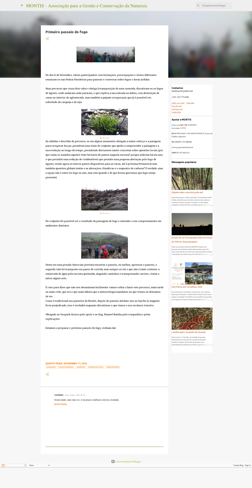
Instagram (177, 109)
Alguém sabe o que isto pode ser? (187, 192)
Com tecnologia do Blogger (128, 461)
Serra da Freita (113, 367)
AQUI (182, 128)
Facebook (177, 106)
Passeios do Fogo (96, 367)
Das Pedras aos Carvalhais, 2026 (187, 287)
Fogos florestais (66, 367)
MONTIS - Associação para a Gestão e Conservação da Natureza (86, 5)
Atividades (51, 367)
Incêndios (81, 367)
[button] (47, 39)
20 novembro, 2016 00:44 (75, 395)
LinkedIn (176, 112)
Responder (60, 404)
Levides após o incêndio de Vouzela (189, 332)
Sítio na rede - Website (183, 103)
